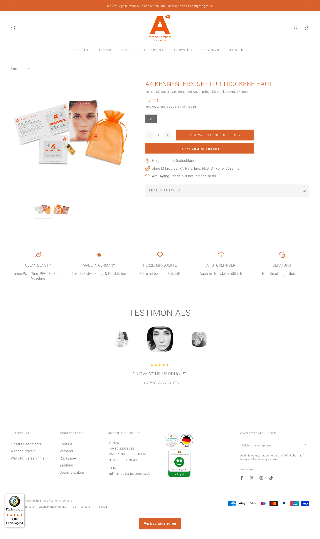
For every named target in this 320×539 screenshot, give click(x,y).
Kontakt (66, 444)
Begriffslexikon (72, 472)
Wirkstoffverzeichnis (27, 458)
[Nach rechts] (305, 6)
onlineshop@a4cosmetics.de (129, 473)
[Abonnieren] (306, 445)
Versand (66, 451)
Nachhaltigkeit (23, 451)
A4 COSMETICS (32, 500)
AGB (73, 506)
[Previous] (111, 339)
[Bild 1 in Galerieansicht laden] (42, 209)
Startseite (19, 69)
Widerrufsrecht (24, 506)
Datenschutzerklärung (53, 506)
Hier (265, 274)
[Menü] (22, 496)
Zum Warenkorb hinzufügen (215, 135)
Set (151, 119)
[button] (13, 28)
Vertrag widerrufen (160, 523)
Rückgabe (68, 458)
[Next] (209, 339)
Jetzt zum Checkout (200, 149)
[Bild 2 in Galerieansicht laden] (61, 209)
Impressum (102, 506)
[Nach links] (14, 6)
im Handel (217, 274)
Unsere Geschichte (26, 444)
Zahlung (66, 465)
